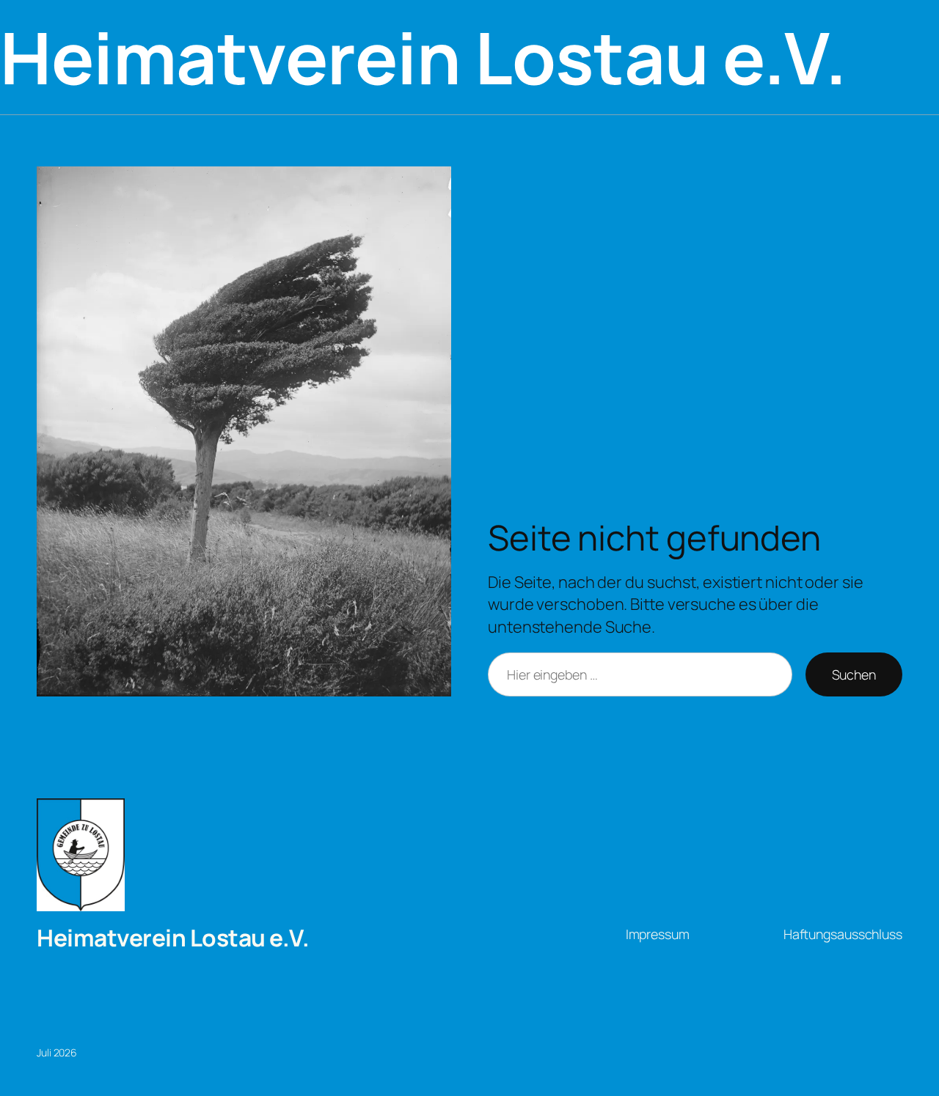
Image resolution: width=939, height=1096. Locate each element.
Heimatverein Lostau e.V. (173, 938)
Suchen (854, 674)
